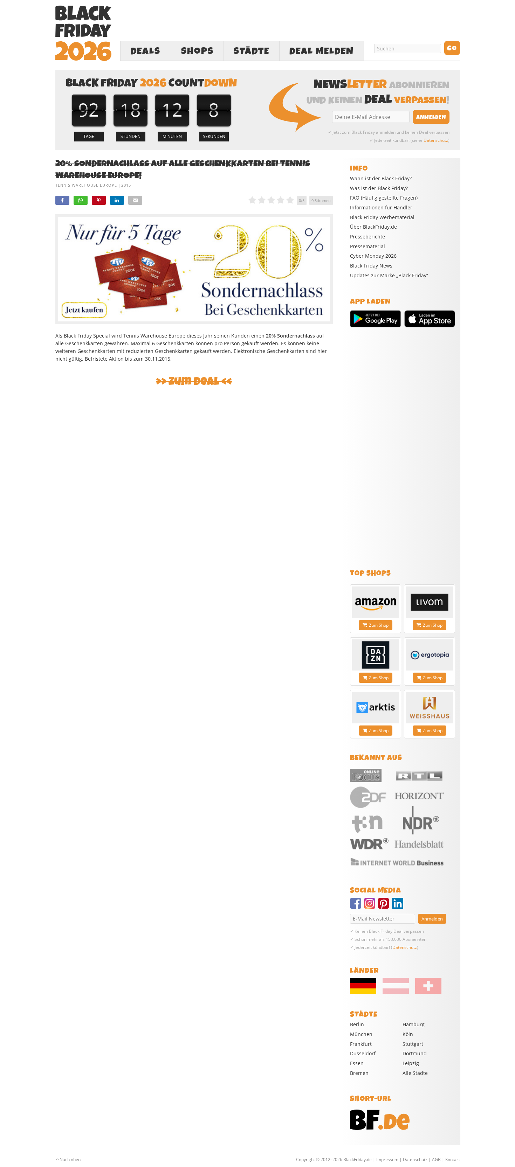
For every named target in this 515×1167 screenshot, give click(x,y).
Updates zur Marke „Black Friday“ (389, 275)
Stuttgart (413, 1044)
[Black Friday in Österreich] (396, 992)
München (361, 1034)
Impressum (387, 1159)
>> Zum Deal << (194, 381)
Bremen (359, 1073)
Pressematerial (367, 246)
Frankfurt (361, 1044)
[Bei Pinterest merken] (99, 200)
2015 (126, 185)
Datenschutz (436, 140)
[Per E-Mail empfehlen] (135, 200)
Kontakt (452, 1159)
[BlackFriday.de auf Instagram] (371, 906)
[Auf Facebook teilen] (62, 200)
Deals (145, 51)
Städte (251, 51)
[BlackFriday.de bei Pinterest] (385, 906)
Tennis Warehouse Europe (86, 185)
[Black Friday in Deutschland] (366, 992)
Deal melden (321, 51)
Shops (197, 51)
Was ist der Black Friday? (379, 188)
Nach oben (70, 1159)
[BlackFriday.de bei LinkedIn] (399, 906)
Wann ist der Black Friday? (381, 178)
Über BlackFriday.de (373, 227)
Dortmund (415, 1053)
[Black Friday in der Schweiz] (425, 992)
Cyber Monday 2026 (373, 256)
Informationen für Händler (381, 207)
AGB (436, 1159)
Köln (408, 1034)
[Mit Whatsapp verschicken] (81, 200)
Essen (357, 1063)
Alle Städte (415, 1073)
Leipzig (411, 1063)
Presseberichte (367, 237)
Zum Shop (379, 625)
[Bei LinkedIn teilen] (117, 200)
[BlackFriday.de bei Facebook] (357, 906)
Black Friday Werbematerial (382, 217)
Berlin (357, 1024)
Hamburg (414, 1024)
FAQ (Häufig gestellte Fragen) (384, 198)
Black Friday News (371, 266)
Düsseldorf (363, 1053)
